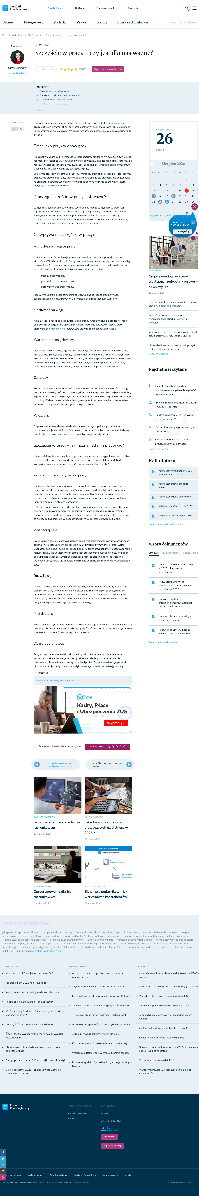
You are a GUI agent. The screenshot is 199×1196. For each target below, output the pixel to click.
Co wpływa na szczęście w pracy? (56, 99)
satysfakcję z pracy (45, 219)
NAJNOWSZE (155, 271)
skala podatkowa (32, 936)
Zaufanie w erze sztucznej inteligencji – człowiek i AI (100, 1005)
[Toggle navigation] (194, 8)
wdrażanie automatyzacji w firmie (135, 940)
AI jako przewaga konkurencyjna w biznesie (95, 1034)
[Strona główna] (3, 35)
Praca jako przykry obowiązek (54, 90)
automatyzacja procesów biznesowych (25, 940)
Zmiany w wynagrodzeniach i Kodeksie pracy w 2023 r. (168, 1005)
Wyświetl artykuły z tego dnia (166, 215)
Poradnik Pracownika (77, 1113)
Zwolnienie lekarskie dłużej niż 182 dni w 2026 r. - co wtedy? (176, 405)
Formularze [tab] (190, 553)
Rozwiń (40, 110)
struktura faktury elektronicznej (80, 943)
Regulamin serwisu (35, 1175)
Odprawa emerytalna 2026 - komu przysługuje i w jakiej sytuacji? (174, 442)
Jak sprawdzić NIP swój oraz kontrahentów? (29, 973)
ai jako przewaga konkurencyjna (66, 940)
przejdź (182, 231)
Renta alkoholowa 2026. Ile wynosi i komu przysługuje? (175, 417)
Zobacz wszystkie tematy (49, 951)
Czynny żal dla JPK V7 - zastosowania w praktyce (99, 986)
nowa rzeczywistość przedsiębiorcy (175, 940)
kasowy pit (114, 932)
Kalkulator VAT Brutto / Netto (175, 515)
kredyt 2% (115, 947)
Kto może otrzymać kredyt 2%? (156, 1060)
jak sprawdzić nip (11, 932)
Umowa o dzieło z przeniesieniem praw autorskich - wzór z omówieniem (175, 602)
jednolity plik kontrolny (64, 947)
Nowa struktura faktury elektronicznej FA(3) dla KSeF (168, 986)
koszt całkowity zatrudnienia (103, 936)
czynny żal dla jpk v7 (74, 936)
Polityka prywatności (11, 1175)
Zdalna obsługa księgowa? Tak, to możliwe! (163, 1028)
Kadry (102, 22)
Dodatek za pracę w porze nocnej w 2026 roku (175, 429)
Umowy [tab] (154, 553)
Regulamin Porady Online (85, 1175)
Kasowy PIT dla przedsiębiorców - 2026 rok (29, 1024)
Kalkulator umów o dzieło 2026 (176, 506)
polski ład (178, 947)
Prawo (81, 22)
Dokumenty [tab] (170, 553)
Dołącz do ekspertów (111, 1121)
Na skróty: (43, 87)
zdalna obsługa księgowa (34, 947)
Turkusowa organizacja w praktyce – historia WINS (99, 1015)
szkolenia (59, 328)
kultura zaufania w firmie (100, 940)
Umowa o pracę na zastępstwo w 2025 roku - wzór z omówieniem (176, 568)
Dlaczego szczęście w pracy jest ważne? (59, 95)
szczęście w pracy (45, 69)
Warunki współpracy (58, 1175)
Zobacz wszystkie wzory (163, 642)
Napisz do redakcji (112, 1145)
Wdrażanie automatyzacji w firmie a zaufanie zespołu (100, 1053)
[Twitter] (3, 1159)
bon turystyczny (25, 951)
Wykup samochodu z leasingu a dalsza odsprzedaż (33, 992)
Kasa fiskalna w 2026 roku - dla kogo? (26, 983)
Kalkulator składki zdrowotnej (175, 496)
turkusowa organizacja (178, 936)
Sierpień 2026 (173, 164)
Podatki (60, 22)
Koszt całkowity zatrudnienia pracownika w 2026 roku (101, 996)
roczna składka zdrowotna (90, 932)
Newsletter (109, 1136)
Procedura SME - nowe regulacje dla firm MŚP (164, 996)
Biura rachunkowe (132, 22)
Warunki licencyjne (110, 1175)
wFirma (71, 1118)
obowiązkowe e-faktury (93, 947)
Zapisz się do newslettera (108, 69)
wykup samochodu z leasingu (57, 932)
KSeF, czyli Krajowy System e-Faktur (58, 680)
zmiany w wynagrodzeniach (134, 943)
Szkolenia (132, 8)
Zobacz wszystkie (159, 354)
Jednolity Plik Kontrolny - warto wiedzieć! (161, 1037)
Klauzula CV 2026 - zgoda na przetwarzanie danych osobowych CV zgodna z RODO (175, 390)
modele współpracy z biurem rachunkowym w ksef (32, 943)
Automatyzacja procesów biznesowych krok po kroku (101, 1024)
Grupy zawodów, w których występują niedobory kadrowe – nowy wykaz (173, 281)
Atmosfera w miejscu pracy (56, 104)
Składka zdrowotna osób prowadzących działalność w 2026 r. (106, 827)
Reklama (79, 8)
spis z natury (52, 936)
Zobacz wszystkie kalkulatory (166, 524)
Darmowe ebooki (106, 8)
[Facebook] (3, 1152)
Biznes (8, 22)
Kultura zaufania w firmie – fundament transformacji (99, 1043)
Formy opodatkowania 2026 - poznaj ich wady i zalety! (35, 1060)
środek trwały (131, 932)
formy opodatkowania (154, 932)
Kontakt (104, 1113)
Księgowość (33, 22)
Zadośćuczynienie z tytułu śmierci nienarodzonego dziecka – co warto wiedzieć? (168, 319)
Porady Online (55, 8)
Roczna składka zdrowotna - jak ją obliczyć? (29, 1002)
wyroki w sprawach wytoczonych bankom (146, 947)
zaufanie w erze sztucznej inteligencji (143, 936)
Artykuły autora (17, 73)
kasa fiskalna (31, 932)
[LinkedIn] (3, 1165)
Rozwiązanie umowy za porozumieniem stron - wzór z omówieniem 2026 (175, 585)
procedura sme (108, 943)
